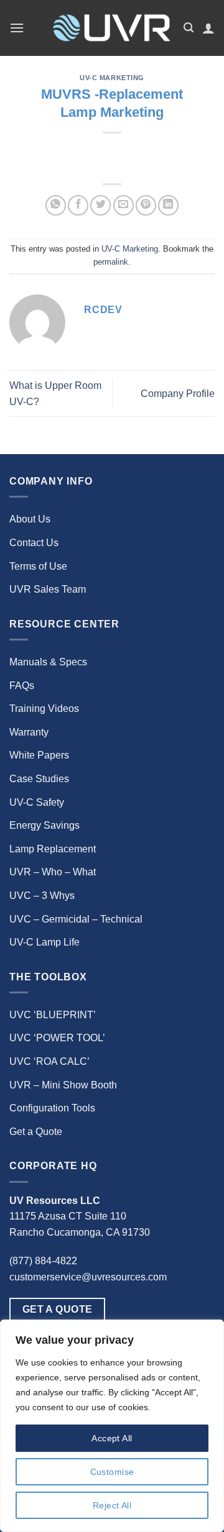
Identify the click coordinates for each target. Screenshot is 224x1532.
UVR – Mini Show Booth (63, 1085)
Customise (112, 1472)
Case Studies (39, 778)
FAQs (21, 685)
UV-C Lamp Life (44, 942)
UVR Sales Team (47, 589)
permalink (110, 262)
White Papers (39, 755)
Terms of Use (38, 566)
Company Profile (178, 393)
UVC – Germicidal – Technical (75, 919)
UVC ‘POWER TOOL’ (57, 1038)
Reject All (112, 1505)
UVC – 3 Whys (42, 895)
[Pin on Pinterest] (146, 205)
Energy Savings (44, 825)
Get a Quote (35, 1131)
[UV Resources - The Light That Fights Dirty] (111, 28)
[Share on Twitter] (100, 205)
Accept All (111, 1438)
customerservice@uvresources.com (88, 1277)
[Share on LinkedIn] (168, 205)
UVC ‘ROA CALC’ (49, 1061)
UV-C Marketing (112, 77)
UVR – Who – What (52, 872)
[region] (112, 1426)
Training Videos (44, 708)
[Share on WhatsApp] (55, 205)
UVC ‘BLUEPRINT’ (52, 1015)
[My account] (208, 28)
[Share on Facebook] (78, 205)
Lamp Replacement (52, 849)
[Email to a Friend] (123, 205)
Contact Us (33, 542)
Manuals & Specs (48, 662)
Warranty (29, 732)
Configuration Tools (52, 1108)
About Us (29, 519)
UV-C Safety (36, 802)
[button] (16, 27)
